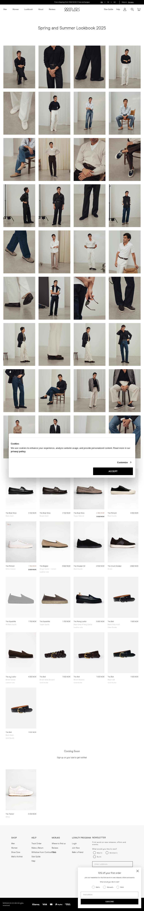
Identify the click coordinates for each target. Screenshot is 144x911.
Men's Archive (16, 857)
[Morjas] (72, 9)
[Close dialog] (137, 871)
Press (54, 852)
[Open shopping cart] (139, 9)
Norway (131, 2)
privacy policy (18, 451)
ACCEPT (113, 471)
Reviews (52, 9)
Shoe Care (15, 852)
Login (74, 844)
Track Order (36, 844)
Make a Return (37, 848)
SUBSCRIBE (109, 901)
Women (16, 9)
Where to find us (59, 844)
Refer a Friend (77, 852)
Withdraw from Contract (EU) (44, 852)
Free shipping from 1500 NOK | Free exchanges (72, 2)
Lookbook (28, 9)
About (40, 9)
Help (118, 9)
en (102, 2)
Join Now (76, 848)
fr (108, 2)
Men (5, 9)
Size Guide (108, 9)
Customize (122, 462)
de (115, 2)
